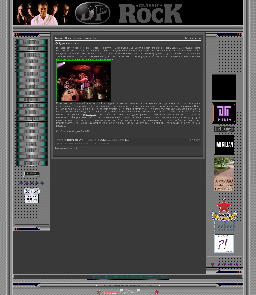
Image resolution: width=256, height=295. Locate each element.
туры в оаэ (89, 114)
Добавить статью (192, 38)
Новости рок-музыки (86, 38)
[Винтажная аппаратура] (32, 202)
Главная (59, 38)
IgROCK (101, 140)
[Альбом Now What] (224, 252)
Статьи (68, 38)
